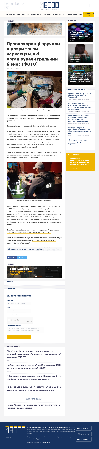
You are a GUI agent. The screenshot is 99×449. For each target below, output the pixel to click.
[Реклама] (34, 29)
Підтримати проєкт (88, 14)
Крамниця (77, 14)
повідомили (16, 126)
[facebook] (6, 4)
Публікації (25, 14)
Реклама (68, 14)
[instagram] (12, 4)
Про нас (58, 14)
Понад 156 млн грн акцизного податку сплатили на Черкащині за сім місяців (33, 406)
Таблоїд (50, 14)
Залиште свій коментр (14, 325)
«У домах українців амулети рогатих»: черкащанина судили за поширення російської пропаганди (34, 388)
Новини (16, 14)
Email (8, 307)
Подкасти (41, 14)
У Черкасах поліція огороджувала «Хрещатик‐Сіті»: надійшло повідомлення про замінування (34, 377)
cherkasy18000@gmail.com (42, 442)
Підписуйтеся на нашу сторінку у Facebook (26, 249)
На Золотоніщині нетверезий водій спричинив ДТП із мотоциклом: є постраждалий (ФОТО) (34, 366)
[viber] (6, 8)
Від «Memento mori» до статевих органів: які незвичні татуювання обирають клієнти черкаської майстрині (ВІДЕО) (34, 354)
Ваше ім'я (10, 300)
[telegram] (23, 4)
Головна (8, 14)
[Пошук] (92, 6)
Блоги (33, 14)
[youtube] (17, 4)
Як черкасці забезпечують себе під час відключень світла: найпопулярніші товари (79, 161)
